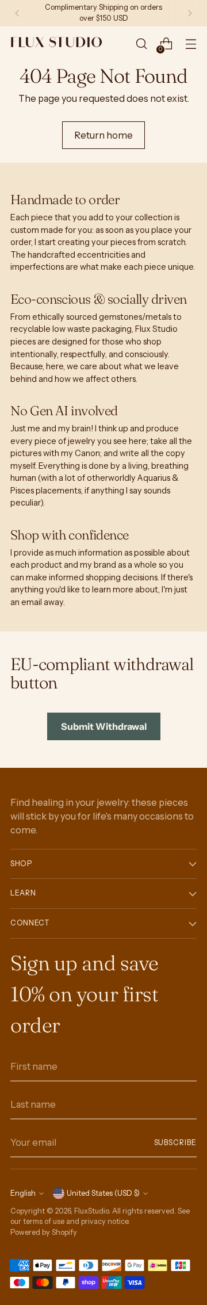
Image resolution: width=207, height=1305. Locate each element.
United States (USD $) (103, 1193)
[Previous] (17, 13)
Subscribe (175, 1142)
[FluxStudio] (56, 44)
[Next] (189, 13)
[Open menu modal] (190, 44)
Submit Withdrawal (104, 726)
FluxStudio (91, 1211)
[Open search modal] (141, 44)
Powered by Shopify (43, 1232)
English (23, 1193)
